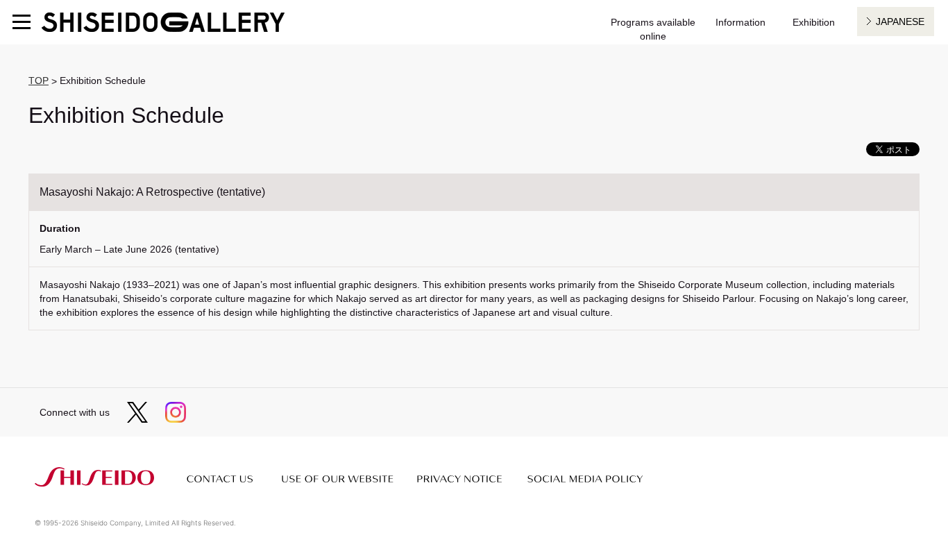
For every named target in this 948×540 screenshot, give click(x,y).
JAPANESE (900, 21)
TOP (38, 80)
